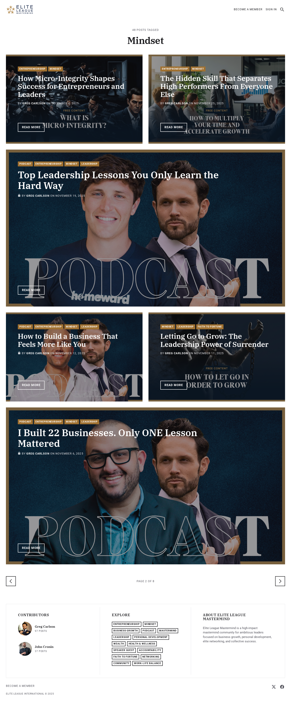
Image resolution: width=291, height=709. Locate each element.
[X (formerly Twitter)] (274, 687)
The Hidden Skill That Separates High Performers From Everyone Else (216, 86)
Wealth (118, 643)
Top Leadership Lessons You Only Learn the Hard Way (118, 180)
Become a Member (248, 9)
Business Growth (125, 630)
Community (121, 663)
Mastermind (168, 630)
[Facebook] (282, 687)
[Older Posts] (280, 581)
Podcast (25, 163)
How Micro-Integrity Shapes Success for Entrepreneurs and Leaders (71, 86)
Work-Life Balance (147, 663)
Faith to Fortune (210, 326)
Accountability (150, 650)
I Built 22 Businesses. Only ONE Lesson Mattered (107, 437)
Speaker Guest (123, 650)
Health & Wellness (142, 643)
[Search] (282, 9)
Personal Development (150, 637)
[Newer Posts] (11, 581)
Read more (31, 127)
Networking (150, 656)
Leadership (90, 163)
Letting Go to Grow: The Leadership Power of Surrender (214, 340)
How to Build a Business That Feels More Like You (68, 340)
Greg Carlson (34, 103)
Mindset (55, 68)
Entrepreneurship (32, 68)
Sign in (271, 9)
